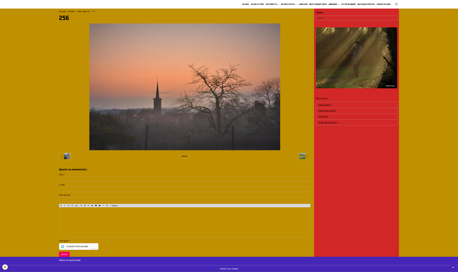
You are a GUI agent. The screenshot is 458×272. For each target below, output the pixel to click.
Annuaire (333, 4)
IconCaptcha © (94, 248)
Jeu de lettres (257, 4)
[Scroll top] (453, 267)
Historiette (271, 4)
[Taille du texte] (72, 205)
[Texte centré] (85, 205)
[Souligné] (68, 205)
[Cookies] (5, 267)
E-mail (62, 185)
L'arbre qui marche (327, 111)
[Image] (96, 205)
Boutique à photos (366, 4)
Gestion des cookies (229, 268)
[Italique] (65, 205)
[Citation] (81, 205)
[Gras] (61, 205)
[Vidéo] (99, 205)
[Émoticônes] (107, 205)
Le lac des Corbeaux (327, 122)
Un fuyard (323, 116)
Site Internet (64, 195)
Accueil (245, 4)
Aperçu (115, 206)
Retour (185, 156)
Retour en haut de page (70, 260)
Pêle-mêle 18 (83, 11)
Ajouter (64, 254)
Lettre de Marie (348, 4)
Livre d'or (303, 4)
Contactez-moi (383, 4)
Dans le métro (324, 105)
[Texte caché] (92, 205)
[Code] (103, 205)
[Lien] (88, 205)
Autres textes (288, 4)
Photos (71, 11)
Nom (61, 174)
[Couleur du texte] (76, 205)
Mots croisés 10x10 (318, 4)
